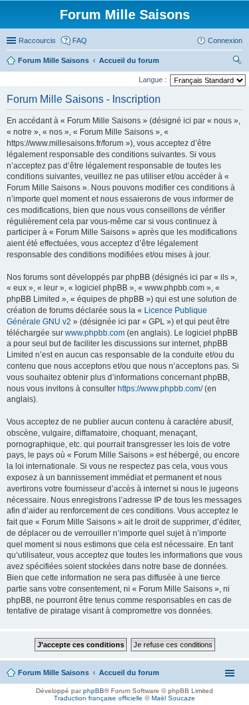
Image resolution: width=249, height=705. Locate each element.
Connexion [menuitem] (225, 40)
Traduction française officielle (98, 698)
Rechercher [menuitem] (237, 61)
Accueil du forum (129, 672)
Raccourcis (37, 40)
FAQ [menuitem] (79, 40)
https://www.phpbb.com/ (160, 388)
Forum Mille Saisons (53, 672)
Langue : (153, 80)
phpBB (93, 690)
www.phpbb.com (95, 333)
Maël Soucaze (173, 698)
